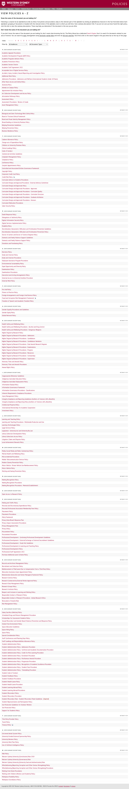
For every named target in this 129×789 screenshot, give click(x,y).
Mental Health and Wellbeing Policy (13, 454)
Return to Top (124, 49)
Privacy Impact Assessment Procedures (14, 523)
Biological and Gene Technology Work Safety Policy (18, 113)
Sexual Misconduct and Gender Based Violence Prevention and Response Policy (27, 621)
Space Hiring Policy (8, 630)
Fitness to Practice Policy (10, 292)
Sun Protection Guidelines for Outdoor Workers (17, 705)
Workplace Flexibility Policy (10, 777)
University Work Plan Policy (10, 742)
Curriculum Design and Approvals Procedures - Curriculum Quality (22, 191)
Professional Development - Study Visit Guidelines (17, 543)
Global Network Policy (9, 315)
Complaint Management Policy (11, 157)
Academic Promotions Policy (10, 62)
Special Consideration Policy (11, 635)
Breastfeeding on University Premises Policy (15, 122)
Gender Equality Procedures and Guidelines (15, 310)
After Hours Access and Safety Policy (13, 82)
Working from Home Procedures (12, 771)
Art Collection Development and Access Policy (16, 93)
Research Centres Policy (9, 578)
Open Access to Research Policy (12, 494)
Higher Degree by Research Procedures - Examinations (19, 347)
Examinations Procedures (10, 272)
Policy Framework (7, 517)
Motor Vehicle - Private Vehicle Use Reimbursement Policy (20, 465)
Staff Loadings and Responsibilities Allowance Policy (18, 641)
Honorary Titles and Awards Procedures (14, 364)
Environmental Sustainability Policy (13, 264)
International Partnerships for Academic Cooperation (18, 408)
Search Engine (91, 33)
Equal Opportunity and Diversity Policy (14, 266)
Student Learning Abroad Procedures (13, 690)
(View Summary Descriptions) (12, 49)
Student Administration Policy (11, 644)
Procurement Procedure (9, 534)
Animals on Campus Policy (10, 88)
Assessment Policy (7, 99)
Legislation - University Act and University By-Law (17, 431)
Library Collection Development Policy (14, 434)
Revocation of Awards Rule (10, 601)
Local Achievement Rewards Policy (13, 442)
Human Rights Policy (8, 367)
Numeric (10, 40)
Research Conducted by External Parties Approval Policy (19, 581)
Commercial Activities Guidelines (12, 154)
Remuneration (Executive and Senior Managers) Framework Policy (22, 575)
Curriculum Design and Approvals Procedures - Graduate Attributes (22, 197)
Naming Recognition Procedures (12, 483)
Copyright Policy (7, 171)
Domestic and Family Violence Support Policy (16, 240)
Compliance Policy (7, 160)
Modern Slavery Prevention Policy (12, 462)
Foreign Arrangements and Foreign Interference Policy (19, 295)
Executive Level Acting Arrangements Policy (16, 275)
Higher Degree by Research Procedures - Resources (18, 353)
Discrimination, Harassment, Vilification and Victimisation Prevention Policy (25, 232)
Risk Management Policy (9, 604)
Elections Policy (7, 252)
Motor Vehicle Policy (8, 468)
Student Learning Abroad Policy (12, 687)
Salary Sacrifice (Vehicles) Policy (12, 612)
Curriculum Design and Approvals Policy (14, 186)
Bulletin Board (26, 9)
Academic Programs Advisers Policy (13, 59)
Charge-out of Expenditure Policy (12, 142)
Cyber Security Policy (8, 206)
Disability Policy (7, 226)
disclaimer (67, 786)
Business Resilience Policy (10, 131)
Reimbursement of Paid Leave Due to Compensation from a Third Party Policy (26, 569)
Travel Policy (6, 722)
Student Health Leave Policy (11, 682)
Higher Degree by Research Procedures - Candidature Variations (22, 341)
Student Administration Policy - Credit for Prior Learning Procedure (23, 653)
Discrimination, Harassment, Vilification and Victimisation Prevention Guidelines (26, 229)
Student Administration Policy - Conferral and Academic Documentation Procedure (27, 650)
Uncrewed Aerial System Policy (11, 733)
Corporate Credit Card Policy (11, 174)
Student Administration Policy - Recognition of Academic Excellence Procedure (26, 664)
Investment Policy (7, 411)
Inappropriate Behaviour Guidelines (13, 376)
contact (61, 786)
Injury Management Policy (10, 396)
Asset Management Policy (10, 105)
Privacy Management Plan (10, 526)
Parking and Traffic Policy (10, 503)
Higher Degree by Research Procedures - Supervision (18, 359)
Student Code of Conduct (10, 673)
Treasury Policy (6, 725)
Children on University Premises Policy (14, 145)
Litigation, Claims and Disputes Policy (13, 439)
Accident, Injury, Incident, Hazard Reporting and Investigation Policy (23, 73)
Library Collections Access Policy (12, 436)
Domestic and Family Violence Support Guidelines (17, 238)
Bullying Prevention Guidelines (11, 125)
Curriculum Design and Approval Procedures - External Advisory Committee (25, 183)
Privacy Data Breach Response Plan (13, 520)
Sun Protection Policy (8, 708)
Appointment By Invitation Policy (12, 90)
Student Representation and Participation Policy (17, 702)
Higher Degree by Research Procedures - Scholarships (18, 356)
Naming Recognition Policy (10, 480)
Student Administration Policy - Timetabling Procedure (19, 670)
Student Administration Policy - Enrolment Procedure (18, 656)
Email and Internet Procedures (11, 258)
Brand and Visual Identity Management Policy (16, 119)
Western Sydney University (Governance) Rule (16, 759)
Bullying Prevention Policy (10, 128)
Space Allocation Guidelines (10, 627)
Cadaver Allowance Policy (10, 139)
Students (59, 9)
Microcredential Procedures (10, 457)
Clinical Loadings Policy (9, 148)
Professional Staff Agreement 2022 (13, 552)
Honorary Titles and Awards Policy (12, 362)
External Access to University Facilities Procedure (17, 278)
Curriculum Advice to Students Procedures (15, 180)
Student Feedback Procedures (11, 679)
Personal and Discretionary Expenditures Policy (16, 506)
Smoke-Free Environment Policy (12, 624)
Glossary (47, 9)
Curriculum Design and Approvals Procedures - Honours (19, 200)
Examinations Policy (8, 269)
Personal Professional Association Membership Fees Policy (20, 508)
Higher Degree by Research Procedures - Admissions (18, 335)
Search (17, 9)
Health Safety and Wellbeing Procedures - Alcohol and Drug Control (23, 327)
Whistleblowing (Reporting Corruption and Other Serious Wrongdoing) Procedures (27, 768)
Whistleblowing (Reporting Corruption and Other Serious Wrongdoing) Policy (26, 765)
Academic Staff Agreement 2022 (12, 67)
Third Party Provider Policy (10, 719)
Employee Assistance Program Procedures (15, 261)
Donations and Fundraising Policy (12, 243)
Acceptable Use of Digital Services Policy (15, 70)
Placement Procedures (9, 514)
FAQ (53, 9)
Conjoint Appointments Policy (11, 165)
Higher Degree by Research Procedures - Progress (17, 350)
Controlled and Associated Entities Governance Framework (20, 168)
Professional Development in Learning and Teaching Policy (20, 546)
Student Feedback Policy (10, 676)
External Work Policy (8, 281)
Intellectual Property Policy (10, 405)
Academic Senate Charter (10, 65)
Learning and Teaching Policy (11, 419)
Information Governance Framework (13, 387)
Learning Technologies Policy (11, 425)
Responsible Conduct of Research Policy (14, 595)
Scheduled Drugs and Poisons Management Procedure (19, 615)
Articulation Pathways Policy (11, 96)
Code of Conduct (7, 151)
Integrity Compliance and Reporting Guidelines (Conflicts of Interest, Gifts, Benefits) (28, 399)
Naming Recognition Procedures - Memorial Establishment (20, 485)
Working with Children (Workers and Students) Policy (18, 774)
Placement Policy (7, 511)
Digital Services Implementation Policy (14, 223)
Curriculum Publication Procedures (12, 203)
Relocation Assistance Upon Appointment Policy (17, 572)
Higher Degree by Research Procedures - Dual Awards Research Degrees (24, 344)
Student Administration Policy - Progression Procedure (19, 661)
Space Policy (6, 633)
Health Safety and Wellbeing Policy (13, 324)
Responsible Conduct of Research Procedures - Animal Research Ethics (24, 598)
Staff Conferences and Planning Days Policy (16, 638)
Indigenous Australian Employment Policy (15, 382)
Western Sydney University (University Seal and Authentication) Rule (23, 762)
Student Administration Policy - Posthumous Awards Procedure (21, 658)
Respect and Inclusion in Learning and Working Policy (18, 592)
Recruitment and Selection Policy (12, 566)
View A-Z (10, 9)
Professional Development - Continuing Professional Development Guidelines (26, 537)
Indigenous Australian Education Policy (14, 379)
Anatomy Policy (6, 85)
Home (4, 9)
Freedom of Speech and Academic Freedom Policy (18, 301)
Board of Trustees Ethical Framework (13, 116)
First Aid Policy (6, 289)
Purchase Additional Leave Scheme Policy (15, 555)
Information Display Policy (10, 385)
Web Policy (5, 754)
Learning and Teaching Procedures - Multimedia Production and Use (23, 422)
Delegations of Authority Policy (12, 217)
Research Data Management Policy (13, 583)
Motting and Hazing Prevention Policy (14, 471)
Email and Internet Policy (10, 255)
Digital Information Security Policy (12, 220)
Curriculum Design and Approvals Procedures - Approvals (19, 189)
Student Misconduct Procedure (11, 696)
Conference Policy (7, 163)
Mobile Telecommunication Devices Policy (15, 459)
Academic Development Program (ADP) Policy (16, 56)
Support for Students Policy (11, 710)
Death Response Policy (9, 214)
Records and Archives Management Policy (15, 563)
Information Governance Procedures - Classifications (18, 390)
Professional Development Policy (12, 549)
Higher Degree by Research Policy (12, 333)
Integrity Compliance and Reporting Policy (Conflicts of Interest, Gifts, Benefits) (27, 402)
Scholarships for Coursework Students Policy (16, 618)
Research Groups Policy (9, 586)
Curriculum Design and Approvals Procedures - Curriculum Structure (23, 194)
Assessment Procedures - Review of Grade (15, 102)
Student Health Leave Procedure (12, 684)
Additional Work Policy (9, 76)
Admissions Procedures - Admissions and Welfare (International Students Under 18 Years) (30, 79)
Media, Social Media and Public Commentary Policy (17, 451)
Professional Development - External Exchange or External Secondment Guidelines (28, 540)
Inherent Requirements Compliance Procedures (17, 393)
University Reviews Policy (10, 739)
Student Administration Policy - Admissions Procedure (18, 647)
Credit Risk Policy (7, 177)
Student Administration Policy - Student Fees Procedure (19, 667)
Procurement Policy (8, 532)
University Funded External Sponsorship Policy (16, 736)
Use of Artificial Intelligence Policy (13, 745)
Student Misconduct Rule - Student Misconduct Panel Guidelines (22, 699)
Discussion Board (37, 9)
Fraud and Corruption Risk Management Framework (18, 298)
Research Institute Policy (10, 589)
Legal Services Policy (8, 428)
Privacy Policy (6, 529)
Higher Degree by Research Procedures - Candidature (18, 338)
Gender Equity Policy (8, 312)
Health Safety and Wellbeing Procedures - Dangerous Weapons (21, 330)
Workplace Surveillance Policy (11, 780)
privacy (73, 786)
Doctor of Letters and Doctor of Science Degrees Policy (19, 235)
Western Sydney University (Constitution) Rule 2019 (18, 757)
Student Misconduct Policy (10, 693)
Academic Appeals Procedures (11, 53)
